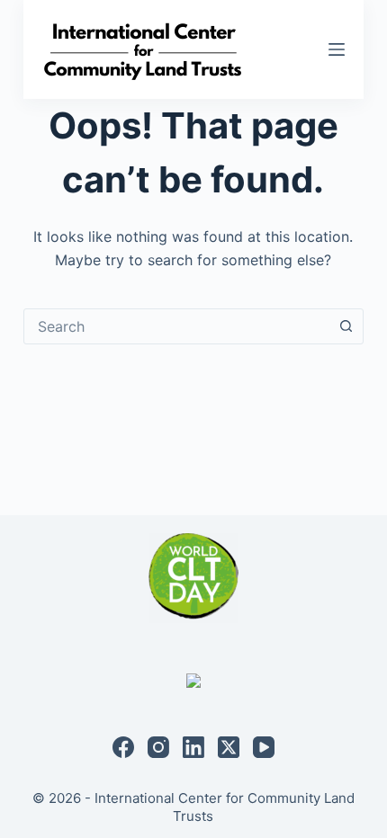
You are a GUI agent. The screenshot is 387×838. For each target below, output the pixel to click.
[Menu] (336, 49)
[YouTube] (263, 747)
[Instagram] (158, 747)
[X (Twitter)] (228, 747)
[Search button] (345, 326)
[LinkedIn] (193, 747)
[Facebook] (123, 747)
